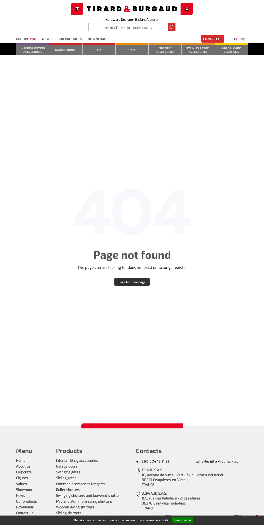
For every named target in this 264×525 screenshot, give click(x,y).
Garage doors (66, 50)
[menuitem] (235, 39)
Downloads (98, 39)
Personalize (182, 520)
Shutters (132, 50)
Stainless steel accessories (198, 49)
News (47, 39)
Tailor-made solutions (231, 49)
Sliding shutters (68, 513)
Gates (99, 50)
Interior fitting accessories (33, 49)
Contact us (212, 39)
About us (23, 466)
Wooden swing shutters (75, 507)
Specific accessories (165, 49)
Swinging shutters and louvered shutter (88, 495)
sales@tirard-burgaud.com (221, 461)
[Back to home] (132, 8)
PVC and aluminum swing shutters (84, 501)
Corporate (24, 472)
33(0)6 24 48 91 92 (155, 461)
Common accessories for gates (81, 484)
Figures (22, 478)
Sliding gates (66, 478)
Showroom (24, 489)
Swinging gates (68, 472)
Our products (69, 39)
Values (21, 484)
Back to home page (132, 282)
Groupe (26, 39)
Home (21, 460)
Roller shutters (68, 489)
